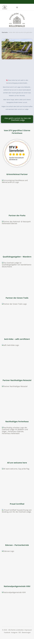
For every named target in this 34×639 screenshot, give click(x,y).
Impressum (28, 630)
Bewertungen (26, 632)
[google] (19, 2)
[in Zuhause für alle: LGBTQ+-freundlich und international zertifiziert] (17, 524)
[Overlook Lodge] (5, 7)
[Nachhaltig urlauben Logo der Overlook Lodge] (17, 442)
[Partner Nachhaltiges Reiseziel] (17, 400)
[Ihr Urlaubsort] (17, 606)
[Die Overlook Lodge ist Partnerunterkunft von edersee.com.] (17, 565)
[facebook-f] (14, 2)
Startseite (5, 32)
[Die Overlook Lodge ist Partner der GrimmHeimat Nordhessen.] (17, 194)
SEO (19, 632)
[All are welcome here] (17, 483)
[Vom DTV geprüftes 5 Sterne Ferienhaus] (17, 153)
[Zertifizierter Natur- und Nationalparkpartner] (17, 236)
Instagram (14, 632)
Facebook (7, 632)
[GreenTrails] (17, 318)
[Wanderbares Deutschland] (17, 277)
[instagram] (17, 2)
